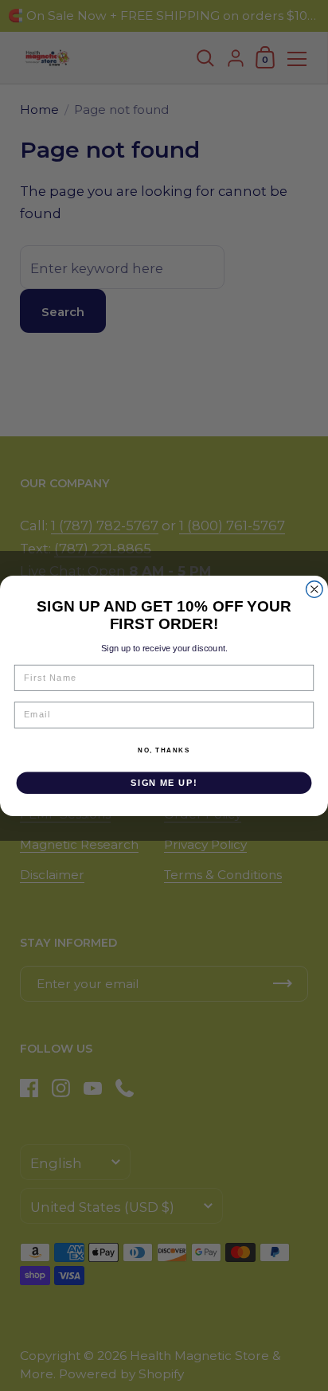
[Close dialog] (315, 588)
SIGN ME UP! (164, 782)
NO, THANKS (163, 750)
